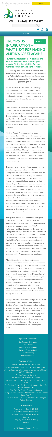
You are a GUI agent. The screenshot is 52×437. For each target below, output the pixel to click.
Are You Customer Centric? (26, 375)
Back (40, 41)
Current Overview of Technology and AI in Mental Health (26, 367)
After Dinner (28, 345)
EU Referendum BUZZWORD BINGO (26, 377)
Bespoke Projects (27, 355)
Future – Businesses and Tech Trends (26, 364)
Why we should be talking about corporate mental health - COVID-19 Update (26, 371)
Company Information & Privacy (26, 420)
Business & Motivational (28, 350)
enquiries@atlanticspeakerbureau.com (26, 414)
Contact (26, 417)
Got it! (41, 3)
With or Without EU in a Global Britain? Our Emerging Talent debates (26, 399)
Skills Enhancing (28, 353)
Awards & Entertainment (28, 347)
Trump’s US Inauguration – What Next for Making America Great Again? (26, 394)
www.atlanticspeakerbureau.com (26, 412)
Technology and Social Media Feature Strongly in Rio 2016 (26, 381)
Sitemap (26, 422)
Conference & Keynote (28, 342)
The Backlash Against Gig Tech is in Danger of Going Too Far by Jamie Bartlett (26, 386)
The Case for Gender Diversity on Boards (26, 390)
